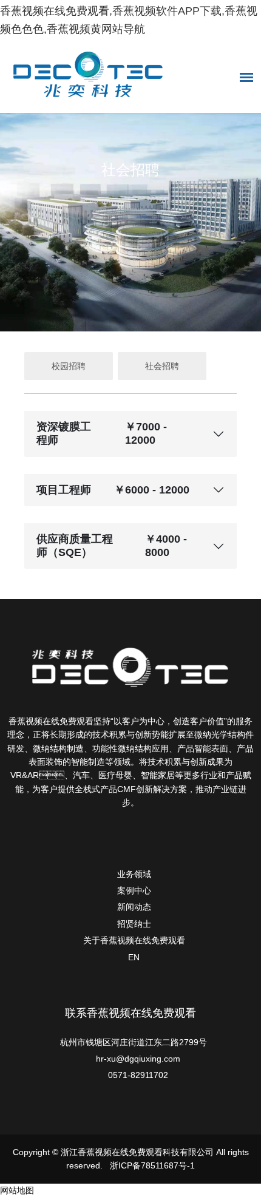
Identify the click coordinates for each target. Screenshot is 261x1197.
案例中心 (134, 890)
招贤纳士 (134, 924)
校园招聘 (69, 366)
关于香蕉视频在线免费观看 (134, 940)
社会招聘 (162, 366)
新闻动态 (134, 907)
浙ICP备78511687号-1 (152, 1165)
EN (134, 957)
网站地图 (17, 1190)
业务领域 (134, 874)
